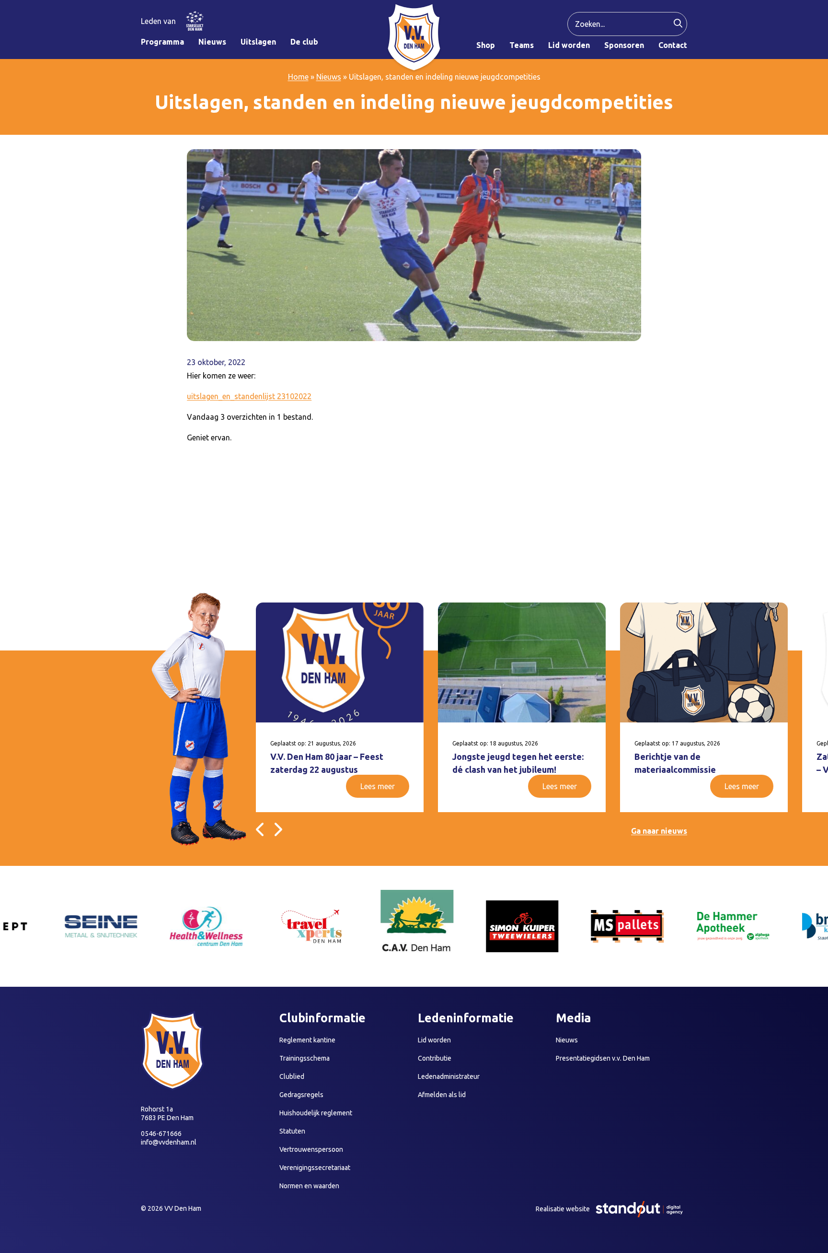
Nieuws (328, 76)
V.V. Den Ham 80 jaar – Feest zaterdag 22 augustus (326, 763)
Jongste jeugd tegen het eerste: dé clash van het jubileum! (518, 763)
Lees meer (377, 786)
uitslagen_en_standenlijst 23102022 (249, 396)
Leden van (158, 21)
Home (298, 76)
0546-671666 (161, 1133)
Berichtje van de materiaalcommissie (675, 763)
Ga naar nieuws (659, 831)
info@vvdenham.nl (168, 1142)
